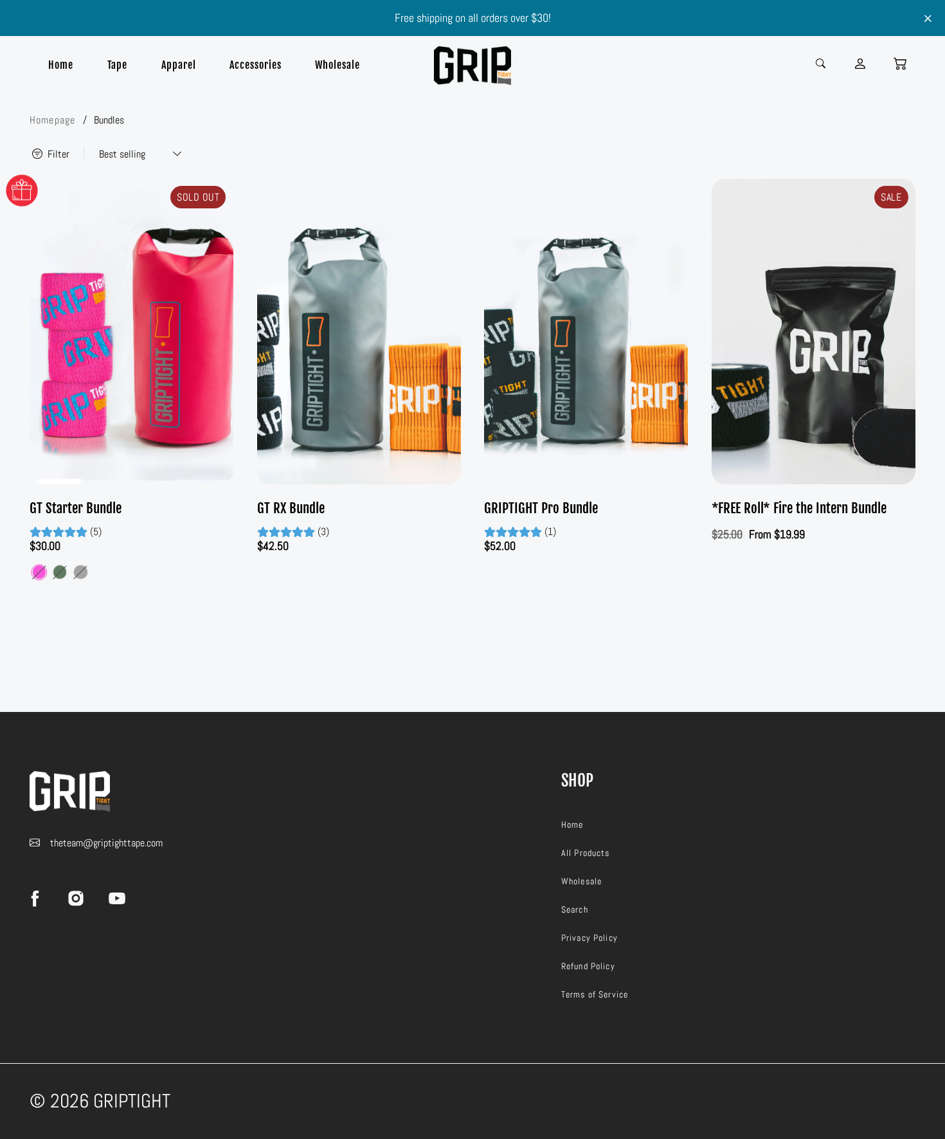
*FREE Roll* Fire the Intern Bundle (799, 508)
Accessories (255, 65)
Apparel (178, 65)
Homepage (52, 120)
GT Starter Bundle (76, 508)
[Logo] (472, 65)
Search (574, 909)
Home (60, 65)
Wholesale (337, 65)
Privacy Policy (589, 937)
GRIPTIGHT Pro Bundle (541, 508)
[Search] (822, 62)
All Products (585, 853)
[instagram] (76, 898)
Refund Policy (588, 966)
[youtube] (116, 898)
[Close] (928, 19)
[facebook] (35, 898)
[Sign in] (861, 63)
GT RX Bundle (291, 508)
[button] (900, 63)
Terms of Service (594, 994)
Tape (117, 65)
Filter (57, 154)
